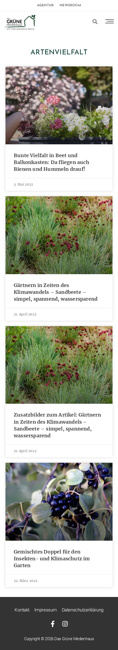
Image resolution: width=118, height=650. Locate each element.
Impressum (45, 610)
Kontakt (22, 610)
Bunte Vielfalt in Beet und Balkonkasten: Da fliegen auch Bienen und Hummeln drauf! (51, 162)
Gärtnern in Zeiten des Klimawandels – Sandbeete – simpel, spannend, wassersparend (55, 292)
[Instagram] (65, 624)
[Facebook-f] (53, 624)
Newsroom (70, 5)
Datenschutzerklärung (82, 610)
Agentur (45, 5)
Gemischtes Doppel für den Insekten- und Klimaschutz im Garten (52, 559)
